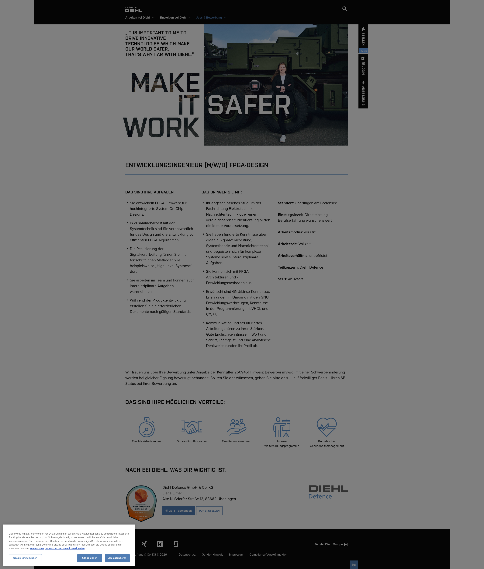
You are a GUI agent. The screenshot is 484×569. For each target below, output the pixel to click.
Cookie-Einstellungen (25, 558)
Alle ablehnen (90, 558)
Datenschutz (37, 548)
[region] (69, 545)
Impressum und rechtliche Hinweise (65, 548)
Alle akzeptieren (117, 558)
